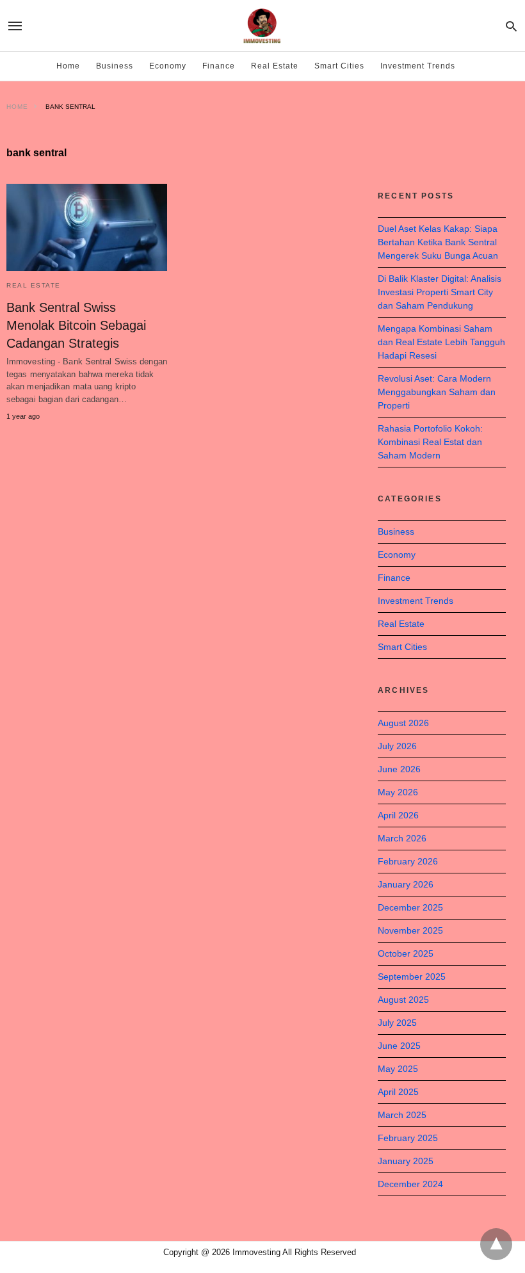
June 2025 (399, 1046)
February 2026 (408, 861)
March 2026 (402, 838)
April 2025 (398, 1092)
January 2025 (405, 1161)
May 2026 (398, 792)
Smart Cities (339, 65)
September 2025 (412, 976)
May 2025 (398, 1069)
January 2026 (405, 884)
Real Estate (274, 65)
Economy (167, 65)
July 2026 (397, 746)
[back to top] (496, 1244)
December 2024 (410, 1184)
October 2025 (405, 953)
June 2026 (399, 769)
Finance (218, 65)
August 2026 (403, 723)
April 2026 (398, 815)
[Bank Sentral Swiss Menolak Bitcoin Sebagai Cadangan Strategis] (86, 227)
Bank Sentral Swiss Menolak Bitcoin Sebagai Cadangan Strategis (76, 325)
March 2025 (402, 1115)
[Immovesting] (261, 25)
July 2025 (397, 1023)
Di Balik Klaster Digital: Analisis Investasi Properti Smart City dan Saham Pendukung (439, 292)
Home (68, 65)
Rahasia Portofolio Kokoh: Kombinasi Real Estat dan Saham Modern (430, 441)
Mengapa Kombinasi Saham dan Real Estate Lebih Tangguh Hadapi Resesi (441, 342)
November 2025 (410, 930)
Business (114, 65)
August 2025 (403, 999)
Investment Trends (417, 65)
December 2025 (410, 907)
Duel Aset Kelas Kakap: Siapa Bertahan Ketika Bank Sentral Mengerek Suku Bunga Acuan (438, 242)
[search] (511, 26)
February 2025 (408, 1138)
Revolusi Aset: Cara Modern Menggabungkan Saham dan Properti (437, 391)
